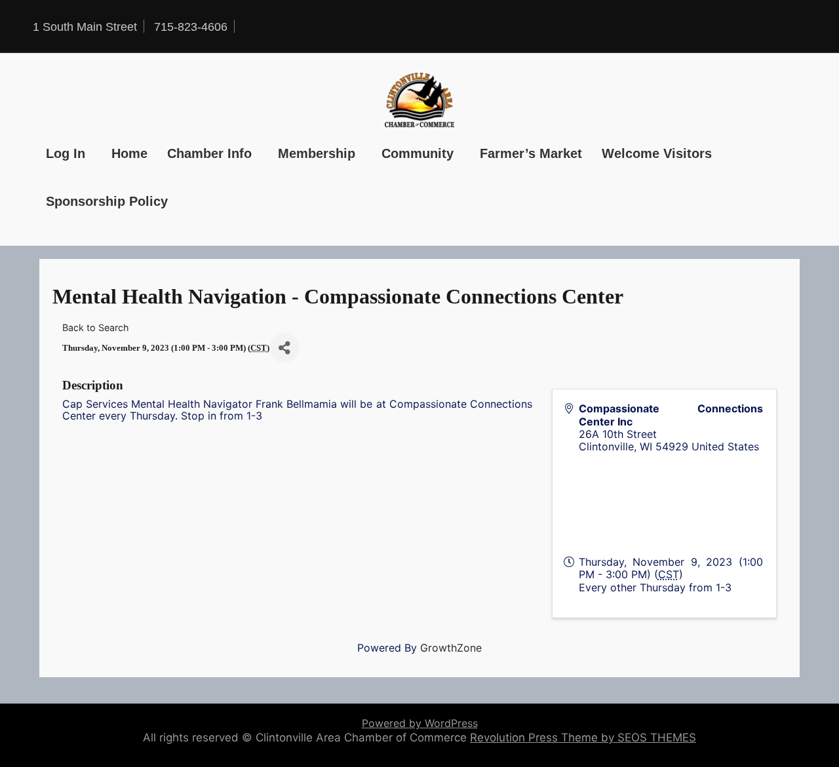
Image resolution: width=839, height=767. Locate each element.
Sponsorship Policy (107, 201)
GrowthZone (451, 647)
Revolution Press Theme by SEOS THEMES (583, 737)
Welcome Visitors (657, 153)
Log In (65, 153)
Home (129, 153)
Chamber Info (209, 153)
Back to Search (95, 327)
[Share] (284, 348)
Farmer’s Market (531, 153)
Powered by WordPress (420, 723)
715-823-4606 (190, 26)
